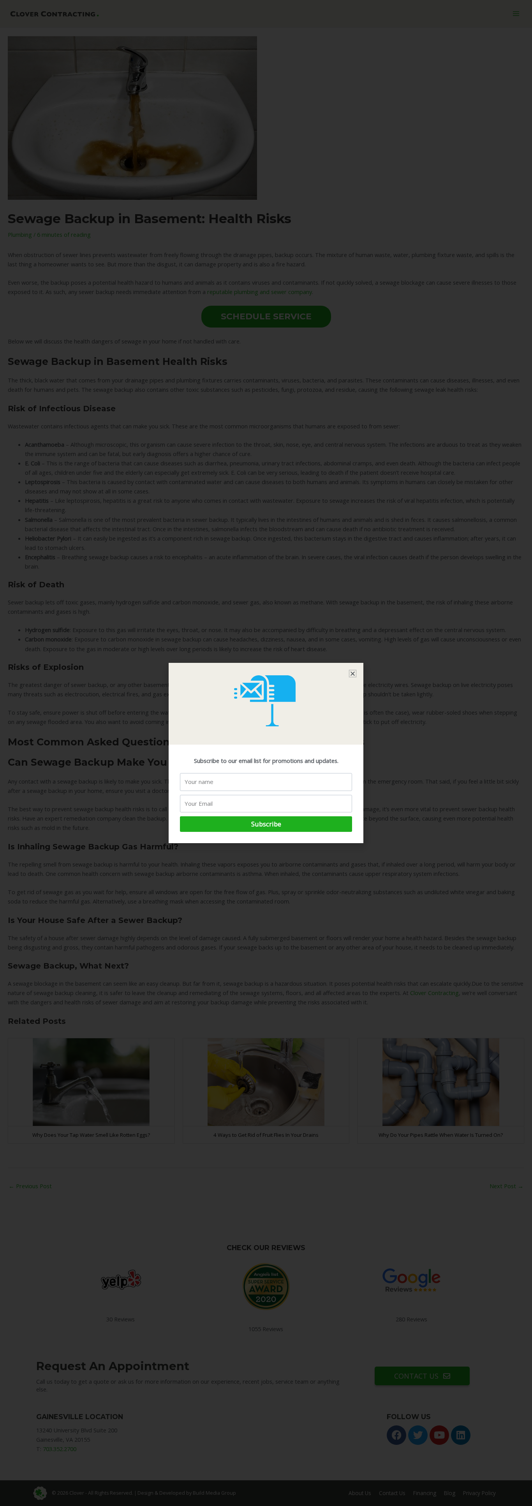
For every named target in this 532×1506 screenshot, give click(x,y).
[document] (266, 753)
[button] (353, 673)
